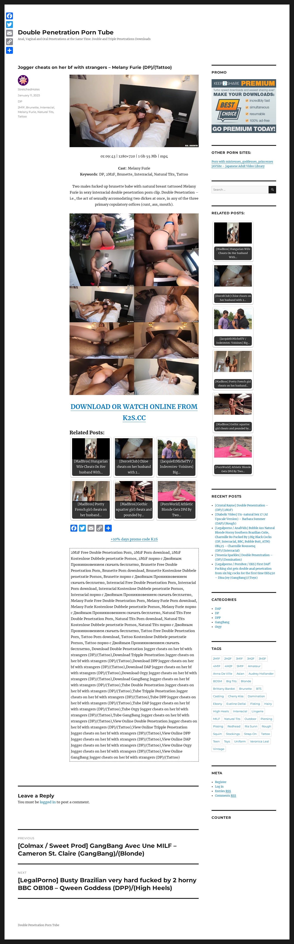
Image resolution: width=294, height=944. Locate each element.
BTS (259, 688)
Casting (218, 696)
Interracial (47, 107)
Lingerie (257, 711)
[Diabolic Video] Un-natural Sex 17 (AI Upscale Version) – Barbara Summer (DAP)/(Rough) (241, 519)
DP (20, 101)
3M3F (262, 658)
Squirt (217, 734)
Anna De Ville (222, 673)
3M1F (239, 658)
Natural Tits (45, 112)
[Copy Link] (9, 41)
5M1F (240, 666)
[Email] (9, 33)
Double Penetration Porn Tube (66, 32)
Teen (216, 741)
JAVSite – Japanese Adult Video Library (238, 166)
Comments (225, 795)
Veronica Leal (259, 741)
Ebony (217, 703)
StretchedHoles (29, 89)
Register (220, 782)
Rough (266, 726)
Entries (223, 791)
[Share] (9, 50)
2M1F (21, 107)
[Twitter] (9, 24)
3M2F (250, 658)
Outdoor (250, 718)
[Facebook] (9, 16)
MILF (216, 718)
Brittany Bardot (224, 688)
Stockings (233, 734)
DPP (218, 618)
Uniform (240, 741)
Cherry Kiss (235, 696)
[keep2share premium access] (244, 106)
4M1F (216, 666)
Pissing (218, 726)
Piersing (266, 718)
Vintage (218, 749)
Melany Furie (27, 112)
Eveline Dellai (236, 703)
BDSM (217, 681)
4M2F (228, 666)
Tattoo (22, 116)
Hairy (268, 703)
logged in (48, 802)
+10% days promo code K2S (134, 539)
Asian (240, 673)
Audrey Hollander (261, 673)
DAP (218, 609)
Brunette (32, 107)
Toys (227, 741)
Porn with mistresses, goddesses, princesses (242, 162)
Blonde (246, 681)
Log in (219, 786)
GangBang (222, 622)
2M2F (228, 658)
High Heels (221, 711)
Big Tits (231, 681)
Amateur (254, 666)
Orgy (218, 627)
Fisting (255, 703)
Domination (256, 696)
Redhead (233, 726)
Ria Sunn (251, 726)
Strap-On (250, 734)
